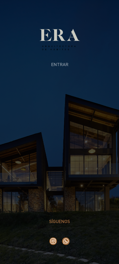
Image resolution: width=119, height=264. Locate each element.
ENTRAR (59, 64)
